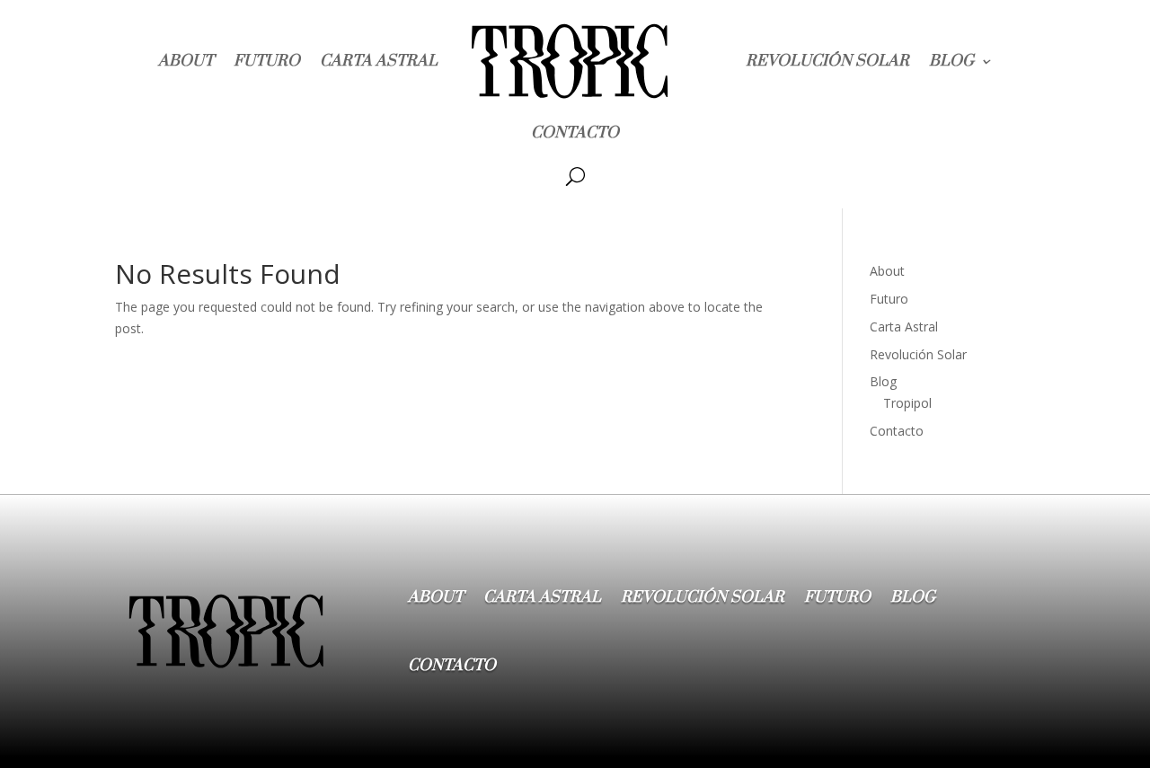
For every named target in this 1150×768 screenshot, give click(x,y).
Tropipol (907, 402)
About (186, 61)
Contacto (575, 133)
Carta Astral (379, 61)
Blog (951, 61)
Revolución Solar (827, 61)
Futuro (267, 61)
